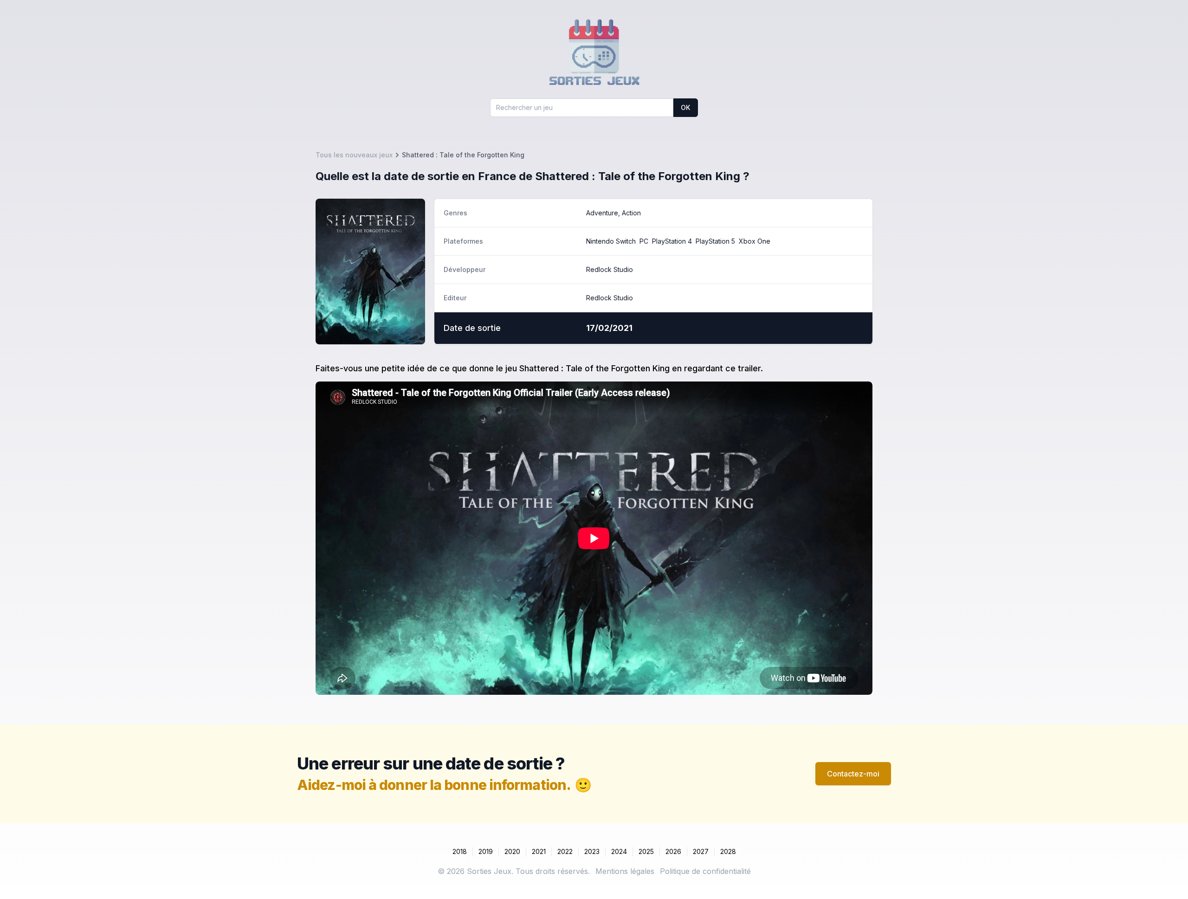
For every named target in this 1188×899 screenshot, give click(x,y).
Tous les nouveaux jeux (354, 155)
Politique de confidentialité (705, 871)
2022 (565, 851)
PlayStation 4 (672, 241)
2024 (619, 851)
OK (685, 107)
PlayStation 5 (715, 241)
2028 (728, 851)
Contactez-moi (853, 773)
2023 (592, 851)
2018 (459, 851)
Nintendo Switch (611, 241)
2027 (701, 851)
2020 (512, 851)
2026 (673, 851)
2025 (646, 851)
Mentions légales (624, 871)
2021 (539, 851)
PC (643, 241)
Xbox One (754, 241)
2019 (485, 851)
